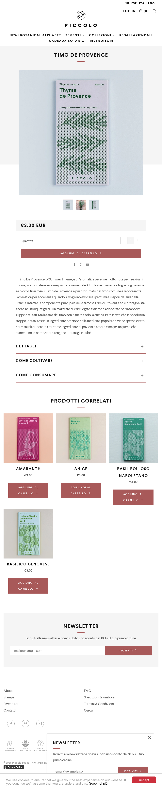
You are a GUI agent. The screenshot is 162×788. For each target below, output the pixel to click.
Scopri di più (98, 783)
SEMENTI (73, 35)
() (146, 11)
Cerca (88, 710)
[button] (68, 205)
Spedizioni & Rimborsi (99, 697)
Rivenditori (101, 41)
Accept (144, 779)
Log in (129, 11)
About (8, 691)
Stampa (9, 697)
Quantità (27, 241)
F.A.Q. (87, 691)
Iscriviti (126, 650)
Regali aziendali (136, 35)
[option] (81, 132)
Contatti (10, 710)
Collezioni (100, 35)
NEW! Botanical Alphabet (35, 35)
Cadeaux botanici (67, 41)
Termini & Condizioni (99, 704)
